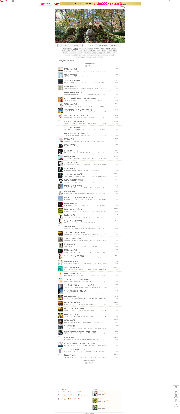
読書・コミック (73, 397)
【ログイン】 (122, 7)
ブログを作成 (172, 0)
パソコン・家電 (82, 395)
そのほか (81, 397)
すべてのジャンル (82, 398)
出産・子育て (62, 391)
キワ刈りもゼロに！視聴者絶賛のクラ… (106, 407)
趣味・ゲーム (72, 393)
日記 (59, 7)
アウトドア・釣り (82, 393)
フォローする (176, 393)
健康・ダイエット (63, 395)
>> (163, 0)
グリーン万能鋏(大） (102, 393)
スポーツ (81, 391)
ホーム (56, 7)
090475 (122, 6)
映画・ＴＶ (72, 394)
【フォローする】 (115, 7)
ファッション (62, 393)
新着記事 (176, 401)
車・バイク (81, 394)
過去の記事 (176, 397)
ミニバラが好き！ (101, 391)
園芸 (15, 0)
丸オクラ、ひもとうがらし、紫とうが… (106, 400)
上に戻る (176, 406)
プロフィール (64, 7)
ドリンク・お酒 (63, 399)
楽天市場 (177, 0)
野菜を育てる (100, 398)
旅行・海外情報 (73, 398)
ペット (71, 391)
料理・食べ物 (62, 398)
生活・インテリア (63, 397)
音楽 (71, 395)
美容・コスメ (62, 394)
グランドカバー (101, 405)
